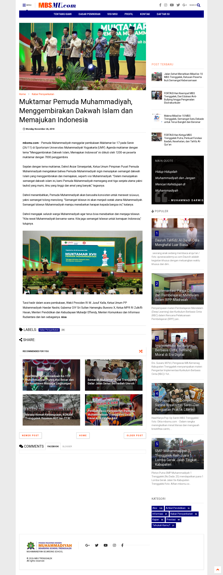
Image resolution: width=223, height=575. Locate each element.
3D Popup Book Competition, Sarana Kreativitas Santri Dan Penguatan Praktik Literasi (177, 405)
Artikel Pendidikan (176, 508)
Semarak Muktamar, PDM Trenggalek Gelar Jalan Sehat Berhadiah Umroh (112, 381)
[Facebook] (160, 5)
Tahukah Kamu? (161, 525)
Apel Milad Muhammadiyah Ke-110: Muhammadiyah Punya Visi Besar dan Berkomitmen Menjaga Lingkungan (49, 379)
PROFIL (129, 14)
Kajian (155, 519)
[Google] (185, 5)
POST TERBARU (162, 64)
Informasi (157, 513)
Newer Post (30, 435)
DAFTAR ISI (163, 14)
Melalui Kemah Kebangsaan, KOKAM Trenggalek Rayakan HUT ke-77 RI (49, 416)
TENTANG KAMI (62, 14)
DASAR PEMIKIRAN (89, 14)
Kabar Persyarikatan (43, 94)
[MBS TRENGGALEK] (57, 6)
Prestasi (171, 519)
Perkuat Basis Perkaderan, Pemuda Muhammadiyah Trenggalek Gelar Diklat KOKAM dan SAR (111, 414)
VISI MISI (112, 14)
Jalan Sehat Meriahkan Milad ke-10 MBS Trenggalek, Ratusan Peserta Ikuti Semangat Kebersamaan (183, 77)
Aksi (154, 508)
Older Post (135, 435)
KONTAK (145, 14)
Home (22, 94)
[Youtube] (172, 5)
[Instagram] (165, 5)
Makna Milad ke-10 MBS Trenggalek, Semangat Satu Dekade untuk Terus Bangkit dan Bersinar (184, 118)
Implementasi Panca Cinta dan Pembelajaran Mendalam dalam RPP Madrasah (177, 295)
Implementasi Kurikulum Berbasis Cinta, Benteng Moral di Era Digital (173, 350)
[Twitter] (178, 5)
